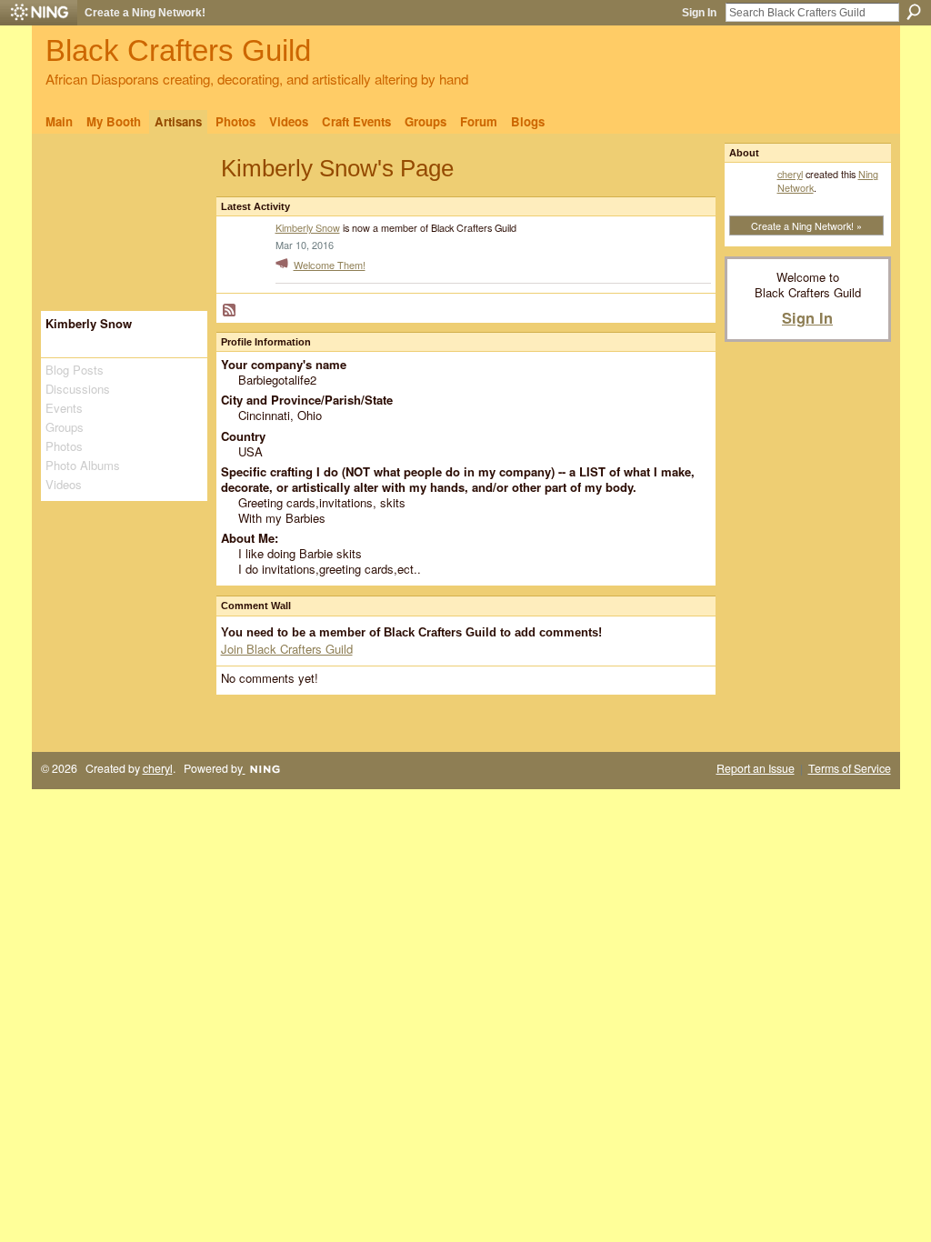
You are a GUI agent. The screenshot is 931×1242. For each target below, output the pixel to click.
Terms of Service (849, 768)
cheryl (790, 173)
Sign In (699, 12)
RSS (230, 311)
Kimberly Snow (307, 227)
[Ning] (38, 12)
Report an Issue (755, 768)
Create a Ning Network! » (806, 225)
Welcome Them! (329, 264)
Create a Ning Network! (145, 12)
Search (913, 12)
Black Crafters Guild (178, 50)
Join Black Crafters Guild (287, 648)
